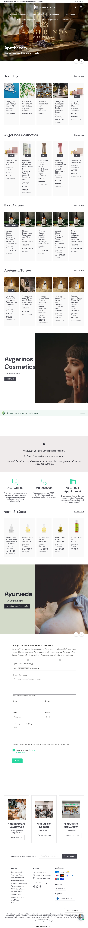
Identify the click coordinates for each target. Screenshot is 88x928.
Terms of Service (17, 886)
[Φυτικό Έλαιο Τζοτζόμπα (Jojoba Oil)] (27, 536)
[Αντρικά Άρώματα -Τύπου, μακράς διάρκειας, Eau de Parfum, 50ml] (27, 297)
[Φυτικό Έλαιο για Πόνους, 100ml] (76, 535)
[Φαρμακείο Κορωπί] (44, 809)
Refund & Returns (17, 897)
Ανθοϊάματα (55, 14)
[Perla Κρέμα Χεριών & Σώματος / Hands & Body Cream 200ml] (44, 164)
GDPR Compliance (18, 889)
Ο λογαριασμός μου (18, 903)
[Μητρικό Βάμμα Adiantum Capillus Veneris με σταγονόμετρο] (76, 233)
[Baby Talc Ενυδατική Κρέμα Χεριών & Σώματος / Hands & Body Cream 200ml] (60, 165)
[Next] (81, 61)
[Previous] (76, 61)
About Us (66, 19)
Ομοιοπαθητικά (38, 14)
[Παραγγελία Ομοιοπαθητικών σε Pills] (11, 100)
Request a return (17, 878)
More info (82, 413)
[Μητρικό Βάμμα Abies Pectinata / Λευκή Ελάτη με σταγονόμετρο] (27, 233)
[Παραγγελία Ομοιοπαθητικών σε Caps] (27, 100)
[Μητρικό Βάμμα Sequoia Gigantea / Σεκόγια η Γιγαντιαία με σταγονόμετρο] (11, 234)
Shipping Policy (16, 894)
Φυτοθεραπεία (71, 14)
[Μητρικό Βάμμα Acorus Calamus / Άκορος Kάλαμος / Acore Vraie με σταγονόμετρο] (60, 236)
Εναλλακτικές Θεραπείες (26, 19)
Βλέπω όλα (79, 76)
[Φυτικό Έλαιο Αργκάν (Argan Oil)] (44, 536)
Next (17, 761)
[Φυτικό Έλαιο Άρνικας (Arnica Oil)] (60, 536)
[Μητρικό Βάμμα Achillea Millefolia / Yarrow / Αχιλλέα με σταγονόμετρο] (44, 234)
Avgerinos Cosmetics (18, 14)
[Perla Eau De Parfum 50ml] (76, 160)
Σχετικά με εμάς (17, 872)
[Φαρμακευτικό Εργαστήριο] (17, 809)
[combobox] (14, 7)
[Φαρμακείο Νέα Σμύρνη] (71, 809)
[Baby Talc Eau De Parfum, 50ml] (76, 102)
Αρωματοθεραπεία (49, 19)
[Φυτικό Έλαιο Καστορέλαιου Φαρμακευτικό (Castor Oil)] (11, 537)
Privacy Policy (16, 892)
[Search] (22, 7)
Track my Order (17, 875)
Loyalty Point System (19, 883)
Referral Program (17, 880)
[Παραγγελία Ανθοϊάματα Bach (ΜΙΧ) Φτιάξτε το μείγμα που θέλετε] (60, 104)
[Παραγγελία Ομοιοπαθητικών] (44, 100)
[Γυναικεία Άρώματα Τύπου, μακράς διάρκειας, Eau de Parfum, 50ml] (11, 300)
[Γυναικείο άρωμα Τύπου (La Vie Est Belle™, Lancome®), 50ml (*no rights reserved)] (60, 300)
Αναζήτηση (15, 900)
